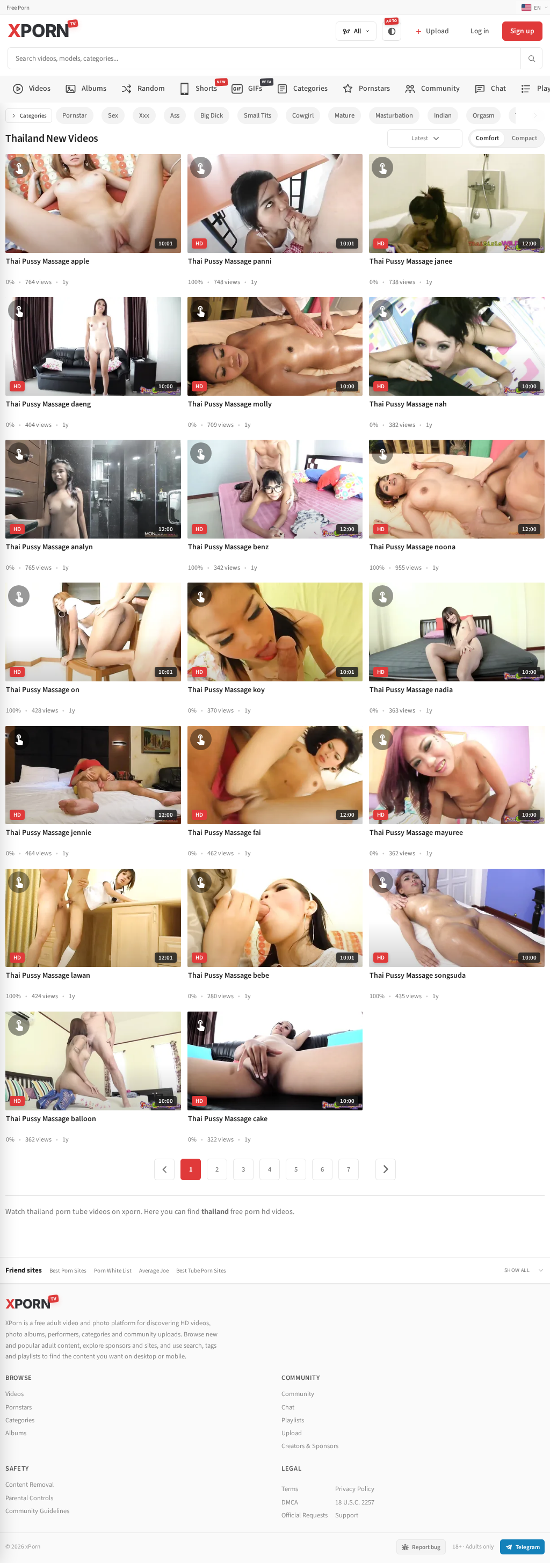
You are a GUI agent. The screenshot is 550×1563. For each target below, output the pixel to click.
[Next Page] (385, 1169)
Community (297, 1394)
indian (443, 115)
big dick (211, 115)
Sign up (522, 31)
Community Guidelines (37, 1511)
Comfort (487, 138)
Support (346, 1515)
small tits (257, 115)
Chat (287, 1407)
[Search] (531, 58)
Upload (291, 1433)
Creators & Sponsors (309, 1446)
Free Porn (18, 8)
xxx (144, 115)
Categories (33, 116)
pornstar (74, 115)
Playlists (292, 1420)
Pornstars (18, 1407)
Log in (480, 31)
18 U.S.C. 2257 (354, 1502)
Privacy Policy (354, 1489)
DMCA (289, 1502)
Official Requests (304, 1515)
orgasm (483, 115)
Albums (15, 1433)
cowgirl (303, 115)
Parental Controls (29, 1498)
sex (113, 115)
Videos (14, 1394)
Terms (289, 1489)
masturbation (394, 115)
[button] (538, 115)
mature (344, 115)
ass (174, 115)
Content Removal (29, 1484)
